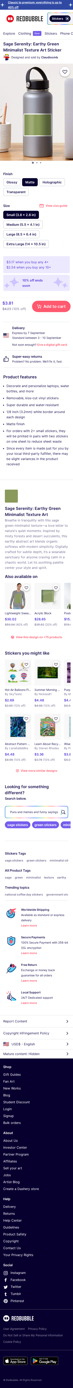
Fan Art (9, 1081)
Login (7, 1109)
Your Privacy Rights (18, 1255)
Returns (9, 1213)
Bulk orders (12, 1123)
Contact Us (12, 1248)
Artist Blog (11, 1182)
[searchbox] (36, 812)
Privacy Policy (37, 1328)
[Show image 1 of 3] (33, 163)
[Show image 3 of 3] (40, 162)
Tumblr (16, 1294)
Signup (8, 1116)
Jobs (7, 1175)
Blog (6, 1095)
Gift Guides (12, 1074)
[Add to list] (65, 72)
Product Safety (14, 1234)
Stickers (51, 33)
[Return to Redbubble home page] (24, 18)
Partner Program (16, 1154)
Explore (9, 33)
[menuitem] (9, 33)
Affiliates (10, 1161)
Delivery (9, 1207)
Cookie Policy (12, 1341)
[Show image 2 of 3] (37, 162)
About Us (10, 1141)
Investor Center (15, 1147)
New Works (12, 1088)
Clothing (29, 33)
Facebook (18, 1280)
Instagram (18, 1273)
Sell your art (12, 1168)
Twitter (16, 1287)
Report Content (15, 1021)
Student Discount (16, 1102)
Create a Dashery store (21, 1189)
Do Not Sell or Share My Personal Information (33, 1335)
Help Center (12, 1220)
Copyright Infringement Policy (26, 1033)
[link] (17, 824)
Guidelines (11, 1227)
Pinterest (17, 1301)
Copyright (11, 1241)
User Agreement (14, 1328)
